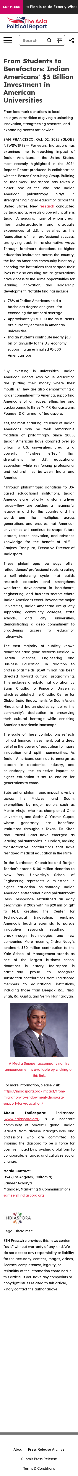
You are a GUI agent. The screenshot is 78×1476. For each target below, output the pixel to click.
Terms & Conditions (39, 1468)
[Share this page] (71, 40)
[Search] (49, 40)
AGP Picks (11, 7)
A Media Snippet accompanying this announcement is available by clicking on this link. (39, 1069)
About (18, 1449)
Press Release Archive (46, 1449)
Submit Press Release (39, 1459)
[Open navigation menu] (7, 40)
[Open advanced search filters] (59, 40)
